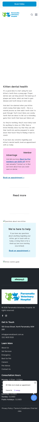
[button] (34, 398)
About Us (5, 348)
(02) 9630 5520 (8, 337)
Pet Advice (6, 365)
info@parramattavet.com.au (13, 334)
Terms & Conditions (22, 408)
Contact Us (6, 369)
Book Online (19, 4)
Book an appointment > (13, 177)
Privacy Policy (7, 408)
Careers (5, 362)
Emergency (6, 355)
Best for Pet (6, 358)
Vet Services (7, 351)
